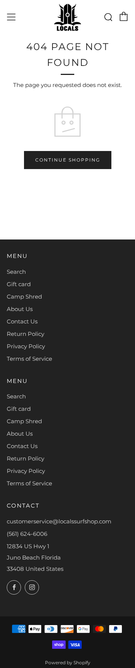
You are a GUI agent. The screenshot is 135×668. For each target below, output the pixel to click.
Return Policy (25, 333)
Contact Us (22, 321)
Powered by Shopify (67, 662)
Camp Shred (24, 296)
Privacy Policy (26, 346)
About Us (20, 309)
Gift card (19, 284)
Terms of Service (29, 358)
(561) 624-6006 (27, 533)
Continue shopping (67, 160)
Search (16, 271)
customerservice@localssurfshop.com (59, 521)
